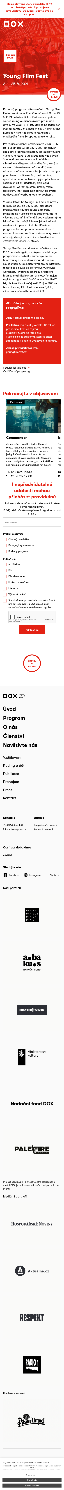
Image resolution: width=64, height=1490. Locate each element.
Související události (14, 367)
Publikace (11, 773)
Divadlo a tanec (17, 576)
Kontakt (9, 797)
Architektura (15, 564)
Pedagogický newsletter (21, 545)
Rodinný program (18, 551)
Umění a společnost (19, 582)
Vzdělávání (12, 757)
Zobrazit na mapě (43, 829)
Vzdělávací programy (16, 371)
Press (7, 789)
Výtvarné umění (16, 594)
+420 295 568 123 (13, 825)
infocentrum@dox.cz (14, 829)
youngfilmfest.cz (16, 351)
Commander (16, 438)
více (32, 1467)
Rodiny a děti (14, 765)
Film (10, 570)
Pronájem (11, 781)
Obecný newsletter (18, 539)
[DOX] (13, 24)
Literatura (13, 588)
